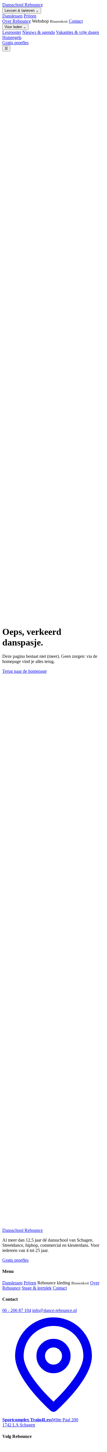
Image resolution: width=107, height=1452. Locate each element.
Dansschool (22, 4)
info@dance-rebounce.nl (54, 1310)
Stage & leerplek (37, 1288)
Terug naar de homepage (24, 671)
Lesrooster (11, 32)
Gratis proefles (15, 42)
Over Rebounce (16, 21)
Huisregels (11, 37)
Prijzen (30, 15)
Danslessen (12, 15)
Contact (76, 21)
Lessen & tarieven (22, 10)
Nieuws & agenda (38, 32)
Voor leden (15, 27)
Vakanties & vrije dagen (77, 32)
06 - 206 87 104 (16, 1310)
